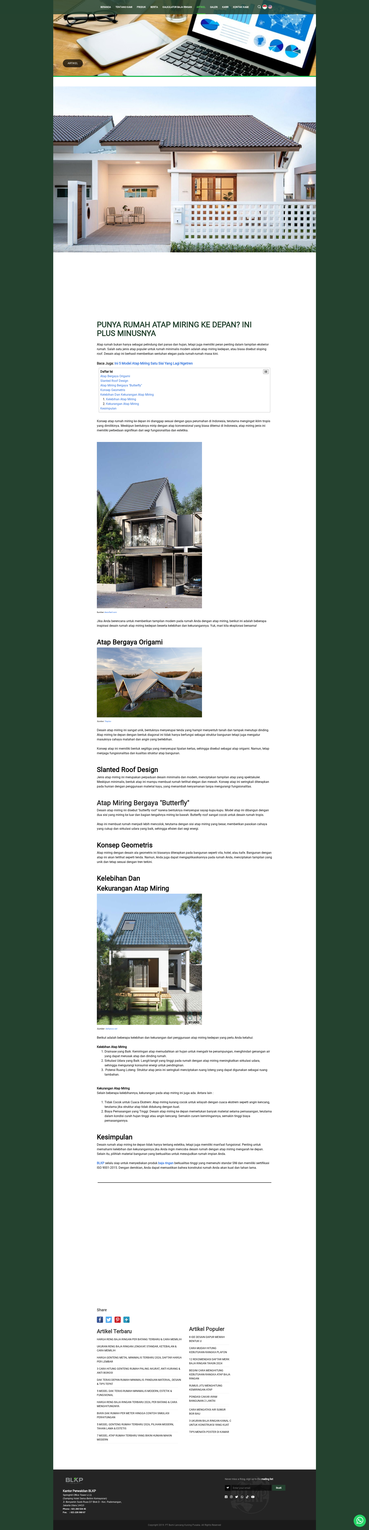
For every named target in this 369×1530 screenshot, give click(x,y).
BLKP (100, 1163)
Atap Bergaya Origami (115, 376)
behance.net (111, 1029)
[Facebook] (226, 1497)
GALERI (214, 7)
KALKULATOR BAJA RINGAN (177, 7)
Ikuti (279, 1487)
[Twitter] (236, 1497)
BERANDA (106, 7)
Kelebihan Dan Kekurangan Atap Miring (127, 394)
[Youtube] (252, 1497)
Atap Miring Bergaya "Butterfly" (121, 385)
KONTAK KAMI (240, 7)
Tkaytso (107, 721)
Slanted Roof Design (114, 381)
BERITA (154, 7)
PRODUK (141, 7)
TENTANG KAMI (124, 7)
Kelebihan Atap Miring (121, 399)
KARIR (225, 7)
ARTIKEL (201, 7)
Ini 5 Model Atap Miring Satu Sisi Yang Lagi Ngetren (154, 363)
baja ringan (166, 1163)
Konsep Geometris (112, 390)
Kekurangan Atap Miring (122, 404)
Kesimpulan (108, 408)
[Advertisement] (184, 289)
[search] (259, 7)
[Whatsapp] (242, 1497)
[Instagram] (231, 1497)
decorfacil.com (110, 612)
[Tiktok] (247, 1497)
